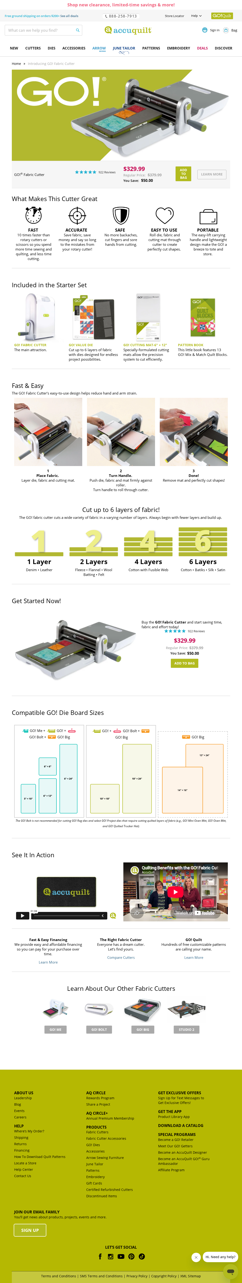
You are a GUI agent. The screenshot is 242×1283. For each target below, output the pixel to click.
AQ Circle (96, 1092)
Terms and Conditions (58, 1276)
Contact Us (22, 1176)
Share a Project (98, 1104)
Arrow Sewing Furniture (105, 1157)
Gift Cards (94, 1183)
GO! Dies (93, 1145)
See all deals (69, 16)
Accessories (95, 1151)
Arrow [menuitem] (99, 48)
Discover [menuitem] (223, 48)
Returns (20, 1144)
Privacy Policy (136, 1276)
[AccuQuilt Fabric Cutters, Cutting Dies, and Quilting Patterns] (128, 30)
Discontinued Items (101, 1196)
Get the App (170, 1111)
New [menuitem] (14, 48)
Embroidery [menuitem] (178, 48)
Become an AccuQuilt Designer (182, 1152)
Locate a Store (25, 1163)
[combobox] (43, 30)
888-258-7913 (122, 15)
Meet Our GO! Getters (175, 1146)
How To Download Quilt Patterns (39, 1156)
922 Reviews (107, 172)
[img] (77, 172)
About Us (23, 1092)
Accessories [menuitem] (73, 48)
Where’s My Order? (29, 1131)
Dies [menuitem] (51, 48)
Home (16, 63)
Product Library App (174, 1116)
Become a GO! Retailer (176, 1139)
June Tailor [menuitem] (124, 48)
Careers (20, 1117)
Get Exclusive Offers (179, 1092)
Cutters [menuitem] (33, 48)
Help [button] (194, 15)
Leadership (23, 1098)
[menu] (121, 48)
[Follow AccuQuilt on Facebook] (100, 1260)
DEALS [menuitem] (202, 48)
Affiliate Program (171, 1170)
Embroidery (95, 1177)
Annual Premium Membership (110, 1118)
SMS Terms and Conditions (101, 1276)
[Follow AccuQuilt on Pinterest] (131, 1260)
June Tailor (94, 1164)
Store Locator (174, 16)
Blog (17, 1104)
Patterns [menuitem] (151, 48)
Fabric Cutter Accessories (106, 1138)
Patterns (92, 1170)
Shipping (21, 1137)
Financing (22, 1150)
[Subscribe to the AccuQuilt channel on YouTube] (121, 1260)
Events (19, 1110)
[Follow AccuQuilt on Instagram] (110, 1260)
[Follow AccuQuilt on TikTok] (142, 1260)
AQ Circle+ (97, 1113)
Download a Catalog (180, 1125)
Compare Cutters (121, 957)
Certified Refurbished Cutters (109, 1189)
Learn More (48, 962)
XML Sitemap (190, 1276)
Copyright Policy (164, 1276)
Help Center (23, 1169)
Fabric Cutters (97, 1132)
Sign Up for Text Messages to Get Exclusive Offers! (181, 1100)
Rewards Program (100, 1098)
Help (19, 1126)
